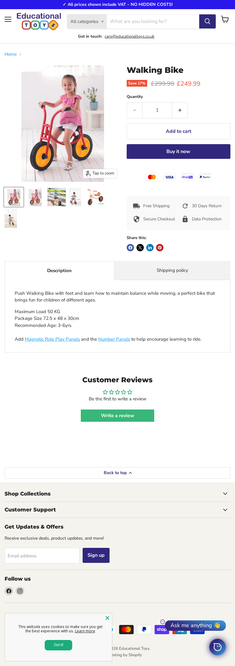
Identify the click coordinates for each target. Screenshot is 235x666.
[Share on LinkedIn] (150, 247)
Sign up (96, 555)
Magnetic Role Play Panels (52, 339)
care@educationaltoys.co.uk (130, 36)
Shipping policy (172, 270)
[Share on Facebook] (130, 247)
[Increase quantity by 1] (180, 110)
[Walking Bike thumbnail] (14, 197)
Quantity (135, 97)
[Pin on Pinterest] (159, 247)
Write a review (117, 415)
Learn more (85, 631)
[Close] (107, 618)
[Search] (207, 21)
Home (11, 54)
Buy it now (178, 151)
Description (59, 271)
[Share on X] (140, 247)
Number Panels (114, 339)
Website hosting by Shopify (117, 655)
